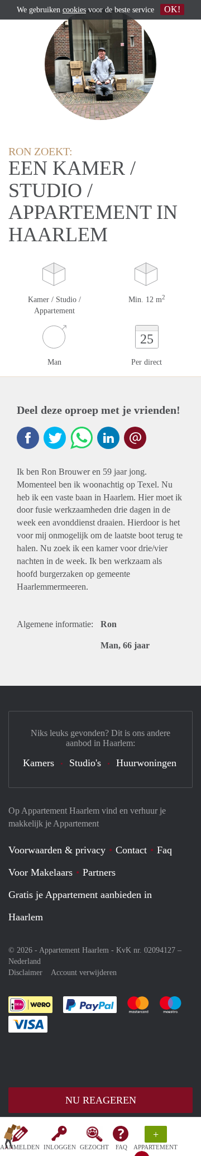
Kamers (38, 762)
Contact (131, 850)
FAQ (121, 1147)
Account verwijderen (84, 972)
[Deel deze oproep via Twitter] (55, 438)
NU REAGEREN (100, 1100)
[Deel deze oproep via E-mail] (135, 438)
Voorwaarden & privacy (57, 850)
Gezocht (94, 1147)
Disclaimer (25, 972)
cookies (74, 10)
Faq (164, 850)
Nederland (24, 961)
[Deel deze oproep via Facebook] (28, 438)
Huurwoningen (146, 762)
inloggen (60, 1147)
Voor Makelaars (40, 872)
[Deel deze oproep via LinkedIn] (108, 438)
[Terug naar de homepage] (12, 1139)
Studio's (85, 762)
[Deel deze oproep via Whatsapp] (81, 438)
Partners (99, 872)
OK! (172, 9)
